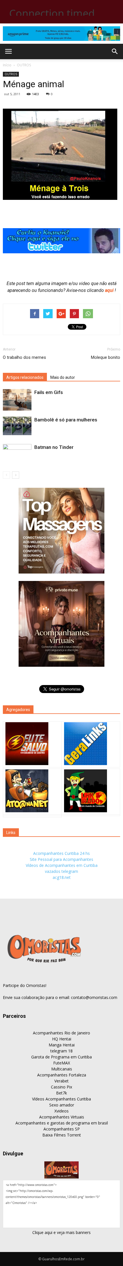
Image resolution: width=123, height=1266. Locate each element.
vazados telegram (61, 871)
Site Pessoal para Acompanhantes (61, 859)
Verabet (61, 1081)
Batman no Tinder (54, 447)
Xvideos (61, 1111)
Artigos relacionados (24, 377)
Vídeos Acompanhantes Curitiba (61, 1099)
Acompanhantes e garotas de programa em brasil (61, 1123)
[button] (115, 51)
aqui (110, 290)
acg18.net (62, 877)
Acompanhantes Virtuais (61, 1117)
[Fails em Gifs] (17, 400)
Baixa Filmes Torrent (61, 1135)
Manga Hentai (62, 1045)
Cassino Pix (61, 1087)
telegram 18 (61, 1051)
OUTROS (24, 65)
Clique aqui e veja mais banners (61, 1232)
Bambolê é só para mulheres (65, 420)
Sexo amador (61, 1105)
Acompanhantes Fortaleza (61, 1075)
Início (7, 65)
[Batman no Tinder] (17, 455)
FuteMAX (61, 1063)
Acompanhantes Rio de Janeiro (61, 1033)
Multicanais (61, 1069)
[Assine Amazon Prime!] (61, 33)
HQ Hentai (61, 1039)
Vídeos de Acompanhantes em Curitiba (62, 865)
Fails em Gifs (48, 392)
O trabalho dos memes (24, 357)
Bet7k (61, 1093)
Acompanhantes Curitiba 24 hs (61, 853)
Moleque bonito (105, 357)
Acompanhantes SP (61, 1129)
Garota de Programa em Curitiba (61, 1057)
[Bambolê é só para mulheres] (17, 426)
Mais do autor (62, 377)
